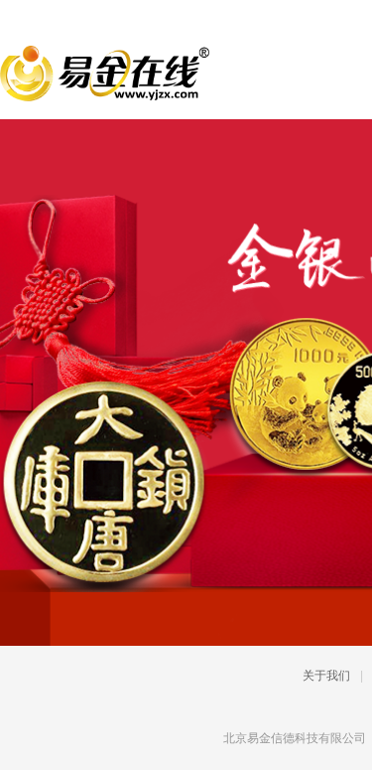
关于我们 (326, 676)
